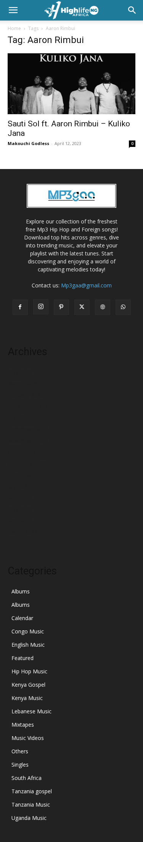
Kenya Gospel (28, 684)
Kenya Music (27, 698)
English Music (28, 644)
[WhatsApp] (123, 307)
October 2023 (25, 452)
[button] (13, 10)
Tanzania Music (30, 804)
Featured (22, 658)
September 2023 (28, 463)
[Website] (102, 307)
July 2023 (19, 486)
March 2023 (22, 532)
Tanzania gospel (31, 791)
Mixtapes (22, 724)
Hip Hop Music (29, 671)
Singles (20, 764)
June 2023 (20, 497)
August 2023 (23, 474)
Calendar (22, 618)
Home (14, 28)
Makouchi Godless (28, 143)
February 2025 (25, 395)
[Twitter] (82, 307)
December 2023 (27, 429)
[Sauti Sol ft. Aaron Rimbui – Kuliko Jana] (71, 83)
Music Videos (27, 738)
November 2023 (28, 440)
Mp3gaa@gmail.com (86, 285)
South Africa (26, 777)
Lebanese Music (31, 711)
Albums (20, 591)
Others (19, 751)
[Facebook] (20, 307)
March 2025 (22, 383)
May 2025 (20, 372)
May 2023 (20, 509)
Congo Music (27, 631)
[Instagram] (40, 306)
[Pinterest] (61, 307)
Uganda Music (29, 817)
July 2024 (19, 417)
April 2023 (20, 520)
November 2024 (28, 406)
